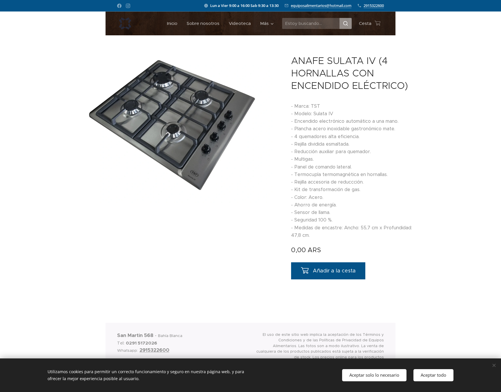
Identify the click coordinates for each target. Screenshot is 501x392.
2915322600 (374, 5)
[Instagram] (128, 6)
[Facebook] (119, 6)
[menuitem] (174, 23)
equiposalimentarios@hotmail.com (321, 5)
